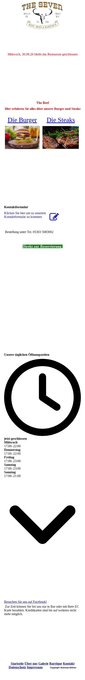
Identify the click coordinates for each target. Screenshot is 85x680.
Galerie (43, 663)
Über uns (31, 663)
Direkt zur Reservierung (42, 246)
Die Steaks (61, 120)
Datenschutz (17, 667)
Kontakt (68, 663)
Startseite (17, 663)
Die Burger (22, 120)
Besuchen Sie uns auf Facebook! (25, 602)
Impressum (34, 667)
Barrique (55, 663)
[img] (42, 15)
